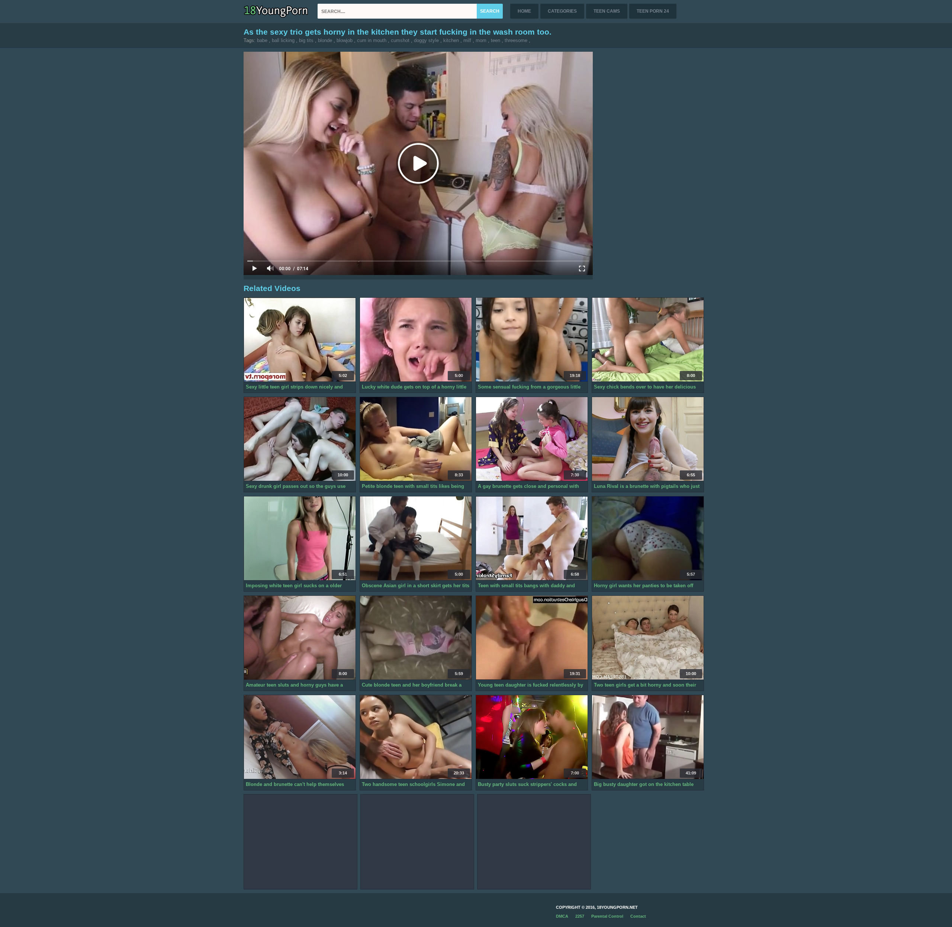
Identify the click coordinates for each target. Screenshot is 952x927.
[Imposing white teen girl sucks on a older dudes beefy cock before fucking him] (300, 538)
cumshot (400, 40)
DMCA (562, 916)
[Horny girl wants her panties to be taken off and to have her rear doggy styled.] (648, 538)
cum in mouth (371, 40)
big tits (306, 40)
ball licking (283, 40)
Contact (638, 916)
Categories (562, 11)
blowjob (345, 40)
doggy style (426, 40)
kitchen (451, 40)
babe (262, 40)
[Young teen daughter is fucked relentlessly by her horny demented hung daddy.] (532, 638)
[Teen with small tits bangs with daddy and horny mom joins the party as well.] (532, 538)
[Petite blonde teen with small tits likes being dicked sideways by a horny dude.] (416, 439)
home (524, 11)
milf (467, 40)
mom (481, 40)
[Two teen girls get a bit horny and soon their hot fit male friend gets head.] (648, 638)
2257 (579, 916)
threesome (516, 40)
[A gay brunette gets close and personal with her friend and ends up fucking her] (532, 439)
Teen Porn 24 (653, 11)
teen (495, 40)
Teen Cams (607, 11)
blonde (325, 40)
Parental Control (607, 916)
